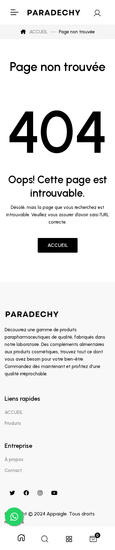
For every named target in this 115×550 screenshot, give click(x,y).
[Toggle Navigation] (14, 12)
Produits (13, 423)
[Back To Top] (97, 513)
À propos (14, 459)
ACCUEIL (38, 32)
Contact (13, 470)
